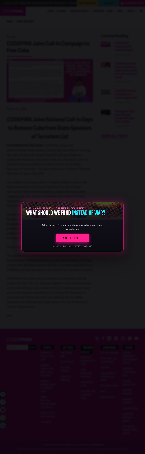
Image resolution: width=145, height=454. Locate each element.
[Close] (119, 206)
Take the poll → (72, 238)
